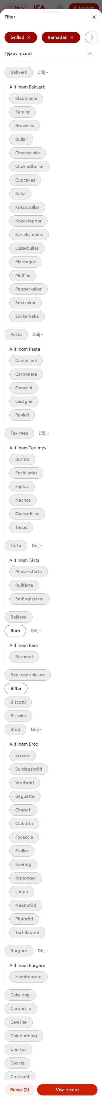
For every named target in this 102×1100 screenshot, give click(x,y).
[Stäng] (94, 17)
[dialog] (51, 554)
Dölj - (42, 72)
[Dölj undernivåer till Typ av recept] (91, 53)
